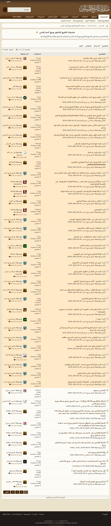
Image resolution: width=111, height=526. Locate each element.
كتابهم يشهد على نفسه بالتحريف (88, 346)
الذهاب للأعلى (6, 514)
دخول (9, 1)
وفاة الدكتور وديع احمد (96, 452)
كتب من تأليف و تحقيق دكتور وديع (87, 271)
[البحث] (5, 9)
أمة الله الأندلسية (9, 290)
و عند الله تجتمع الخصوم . (91, 298)
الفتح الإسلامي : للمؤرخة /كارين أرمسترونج (84, 382)
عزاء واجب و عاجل (94, 152)
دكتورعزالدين (11, 452)
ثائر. (14, 86)
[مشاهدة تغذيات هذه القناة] (37, 32)
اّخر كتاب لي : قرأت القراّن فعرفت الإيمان (85, 219)
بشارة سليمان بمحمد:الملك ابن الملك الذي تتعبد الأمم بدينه (77, 173)
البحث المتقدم (66, 21)
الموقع (94, 17)
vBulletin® (56, 521)
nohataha (76, 466)
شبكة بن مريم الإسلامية (85, 102)
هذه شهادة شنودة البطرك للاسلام (88, 144)
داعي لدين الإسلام (9, 107)
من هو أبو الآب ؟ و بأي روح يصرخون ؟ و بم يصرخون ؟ (80, 78)
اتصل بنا (34, 514)
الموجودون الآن (78, 21)
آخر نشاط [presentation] (97, 46)
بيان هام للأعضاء (94, 355)
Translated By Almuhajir (56, 525)
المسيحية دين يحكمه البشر (90, 245)
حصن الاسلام (11, 144)
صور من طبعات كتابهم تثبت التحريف (86, 263)
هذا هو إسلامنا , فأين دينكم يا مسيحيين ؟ (85, 67)
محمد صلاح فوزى (9, 78)
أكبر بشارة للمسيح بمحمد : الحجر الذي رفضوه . (82, 364)
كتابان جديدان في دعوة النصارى (89, 201)
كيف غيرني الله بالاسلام (92, 58)
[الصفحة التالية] (16, 49)
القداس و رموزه (99, 390)
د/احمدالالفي (89, 455)
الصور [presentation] (81, 46)
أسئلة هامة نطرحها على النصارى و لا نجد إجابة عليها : (80, 191)
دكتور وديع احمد (88, 61)
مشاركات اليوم (90, 21)
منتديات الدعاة (92, 25)
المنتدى (101, 25)
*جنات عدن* (11, 97)
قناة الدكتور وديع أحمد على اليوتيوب (87, 254)
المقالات (85, 17)
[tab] (105, 45)
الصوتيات (64, 17)
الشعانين (97, 210)
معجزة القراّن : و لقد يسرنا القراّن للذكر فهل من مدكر (80, 290)
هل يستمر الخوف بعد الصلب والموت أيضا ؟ (88, 471)
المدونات (40, 17)
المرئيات (75, 17)
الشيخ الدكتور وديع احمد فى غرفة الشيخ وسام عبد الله (80, 107)
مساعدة (41, 514)
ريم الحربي (11, 245)
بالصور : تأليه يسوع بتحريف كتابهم (87, 281)
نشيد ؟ (98, 319)
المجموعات (29, 17)
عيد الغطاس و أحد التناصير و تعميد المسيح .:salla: (81, 337)
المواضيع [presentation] (105, 46)
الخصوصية (27, 514)
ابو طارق (12, 201)
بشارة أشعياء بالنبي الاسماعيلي (89, 373)
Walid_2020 (74, 418)
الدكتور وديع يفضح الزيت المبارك (92, 482)
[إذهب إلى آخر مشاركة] (9, 60)
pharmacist (11, 309)
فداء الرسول (11, 461)
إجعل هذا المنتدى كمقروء (55, 497)
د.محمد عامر (11, 67)
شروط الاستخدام (17, 514)
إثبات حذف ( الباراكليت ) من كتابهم (87, 237)
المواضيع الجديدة (103, 21)
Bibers (13, 254)
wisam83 (12, 162)
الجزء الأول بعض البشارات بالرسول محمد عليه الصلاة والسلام (77, 135)
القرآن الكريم (52, 17)
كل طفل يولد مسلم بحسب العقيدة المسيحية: (83, 86)
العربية (105, 514)
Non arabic (17, 17)
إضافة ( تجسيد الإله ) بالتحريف (89, 228)
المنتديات (104, 17)
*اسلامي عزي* (10, 58)
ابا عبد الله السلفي (87, 406)
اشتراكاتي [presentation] (88, 46)
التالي (7, 492)
